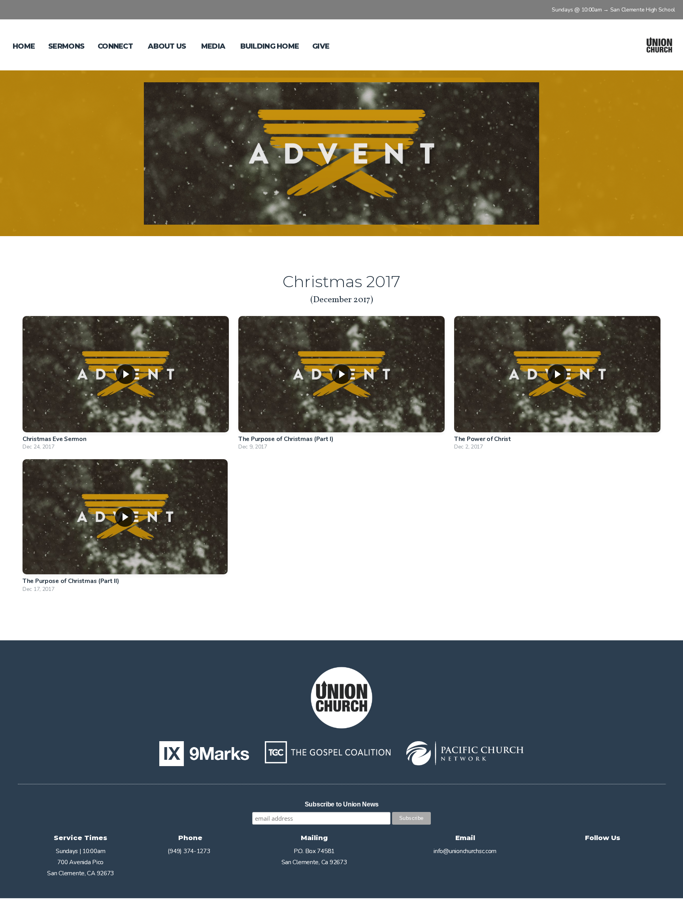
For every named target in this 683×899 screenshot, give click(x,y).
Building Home (269, 46)
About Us (168, 46)
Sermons (66, 46)
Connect (116, 46)
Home (24, 46)
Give (320, 46)
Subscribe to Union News (342, 804)
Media (214, 46)
